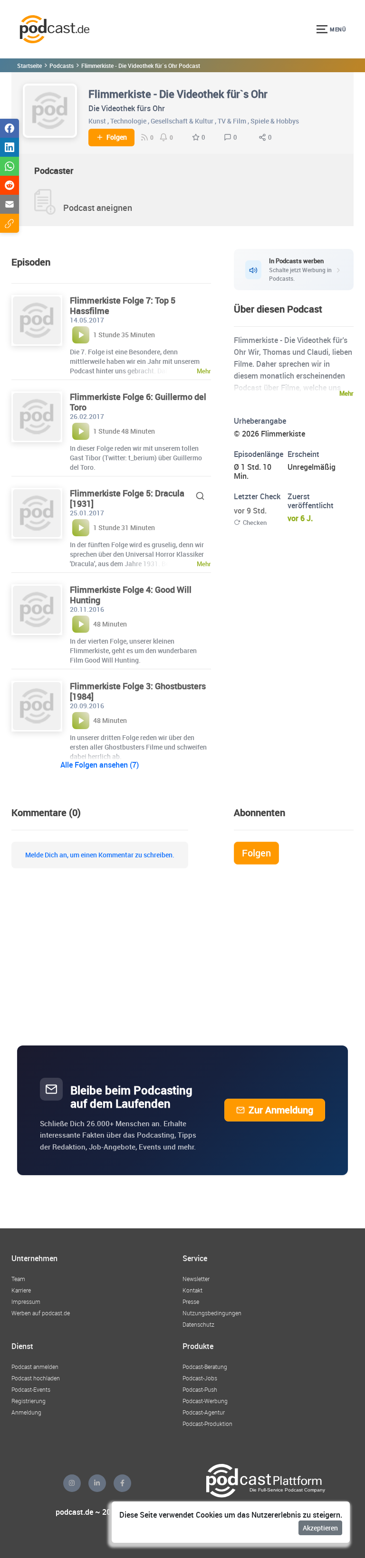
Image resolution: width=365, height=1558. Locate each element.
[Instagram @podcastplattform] (72, 1483)
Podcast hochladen (35, 1378)
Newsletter (196, 1278)
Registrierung (28, 1401)
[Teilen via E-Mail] (9, 204)
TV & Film (232, 120)
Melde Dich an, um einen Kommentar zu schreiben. (99, 855)
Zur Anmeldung (281, 1109)
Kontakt (192, 1290)
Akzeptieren (320, 1527)
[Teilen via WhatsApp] (9, 166)
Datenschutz (198, 1324)
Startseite (29, 65)
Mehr (346, 393)
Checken (255, 522)
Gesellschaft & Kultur (182, 120)
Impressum (25, 1301)
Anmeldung (26, 1412)
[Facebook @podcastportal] (122, 1483)
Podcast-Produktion (207, 1423)
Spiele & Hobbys (274, 120)
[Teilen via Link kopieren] (9, 223)
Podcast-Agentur (203, 1412)
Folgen (116, 137)
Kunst (97, 120)
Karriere (21, 1290)
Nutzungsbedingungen (211, 1313)
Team (18, 1278)
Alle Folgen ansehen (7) (99, 765)
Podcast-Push (199, 1389)
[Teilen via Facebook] (9, 128)
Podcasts (61, 65)
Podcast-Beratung (204, 1366)
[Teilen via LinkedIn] (9, 147)
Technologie (128, 120)
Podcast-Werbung (205, 1401)
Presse (190, 1301)
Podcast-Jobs (199, 1378)
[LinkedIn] (97, 1483)
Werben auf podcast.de (40, 1313)
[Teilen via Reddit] (9, 185)
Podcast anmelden (34, 1366)
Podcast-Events (30, 1389)
